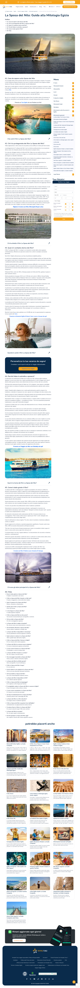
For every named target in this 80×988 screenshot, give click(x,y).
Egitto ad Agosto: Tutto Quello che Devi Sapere (62, 151)
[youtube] (34, 979)
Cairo (16, 314)
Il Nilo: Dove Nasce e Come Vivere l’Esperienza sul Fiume (64, 122)
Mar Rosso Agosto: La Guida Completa (62, 160)
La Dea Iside (56, 142)
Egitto (26, 6)
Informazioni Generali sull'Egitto (60, 119)
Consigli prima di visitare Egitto (60, 129)
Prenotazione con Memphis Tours (45, 962)
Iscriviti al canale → (19, 940)
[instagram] (45, 979)
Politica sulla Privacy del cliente (27, 960)
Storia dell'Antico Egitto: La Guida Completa (63, 170)
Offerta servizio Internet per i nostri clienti (26, 962)
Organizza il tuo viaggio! (28, 368)
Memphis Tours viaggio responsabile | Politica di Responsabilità (26, 957)
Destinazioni (33, 6)
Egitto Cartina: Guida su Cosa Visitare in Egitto (63, 168)
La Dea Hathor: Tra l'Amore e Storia (61, 117)
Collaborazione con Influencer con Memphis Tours (58, 965)
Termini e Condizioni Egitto (16, 965)
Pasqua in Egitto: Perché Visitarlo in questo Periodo (63, 134)
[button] (52, 6)
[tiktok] (38, 979)
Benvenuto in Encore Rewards (44, 960)
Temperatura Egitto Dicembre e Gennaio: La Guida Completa (63, 157)
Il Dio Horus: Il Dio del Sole (59, 137)
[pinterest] (41, 979)
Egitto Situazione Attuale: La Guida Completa (63, 149)
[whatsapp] (49, 979)
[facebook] (26, 979)
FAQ (66, 960)
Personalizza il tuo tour (70, 6)
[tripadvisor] (53, 979)
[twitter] (30, 979)
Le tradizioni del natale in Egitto (60, 132)
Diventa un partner (58, 960)
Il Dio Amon (56, 146)
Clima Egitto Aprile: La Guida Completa (62, 154)
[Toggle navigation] (13, 7)
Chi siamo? (45, 957)
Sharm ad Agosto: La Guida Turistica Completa (64, 162)
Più (44, 6)
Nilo (10, 90)
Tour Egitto (24, 102)
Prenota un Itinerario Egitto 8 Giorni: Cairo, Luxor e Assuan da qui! (28, 316)
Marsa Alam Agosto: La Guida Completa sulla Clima (63, 165)
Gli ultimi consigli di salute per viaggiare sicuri (35, 965)
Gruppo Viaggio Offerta (40, 967)
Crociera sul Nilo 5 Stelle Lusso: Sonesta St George (28, 551)
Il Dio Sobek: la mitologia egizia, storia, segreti (63, 140)
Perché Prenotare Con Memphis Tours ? (59, 957)
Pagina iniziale (19, 6)
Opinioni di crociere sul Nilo (59, 127)
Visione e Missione (59, 962)
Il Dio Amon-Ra (57, 144)
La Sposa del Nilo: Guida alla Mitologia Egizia (63, 125)
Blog (40, 6)
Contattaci (15, 960)
